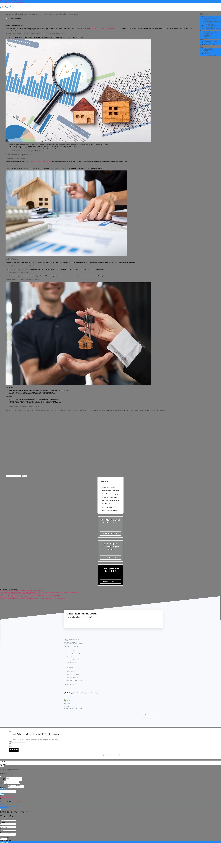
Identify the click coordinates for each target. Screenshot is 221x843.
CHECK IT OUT (110, 557)
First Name (3, 778)
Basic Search (207, 35)
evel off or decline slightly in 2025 (41, 161)
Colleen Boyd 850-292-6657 (71, 642)
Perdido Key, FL (208, 24)
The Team (206, 52)
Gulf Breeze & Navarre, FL (211, 25)
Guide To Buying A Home (211, 32)
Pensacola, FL (208, 16)
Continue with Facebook (6, 797)
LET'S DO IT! (4, 807)
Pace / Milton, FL (208, 22)
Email (1, 781)
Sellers (202, 39)
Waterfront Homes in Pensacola (212, 21)
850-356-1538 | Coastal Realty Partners (10, 0)
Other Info (203, 47)
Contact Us (146, 621)
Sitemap (144, 714)
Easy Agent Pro (79, 708)
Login (205, 38)
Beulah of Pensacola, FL (210, 18)
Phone (1, 783)
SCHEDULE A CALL (110, 581)
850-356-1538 (67, 640)
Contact (206, 53)
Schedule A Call (211, 55)
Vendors (202, 46)
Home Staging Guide (209, 44)
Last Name (3, 780)
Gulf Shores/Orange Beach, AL (212, 28)
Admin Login (152, 714)
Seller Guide (207, 42)
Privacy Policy (135, 714)
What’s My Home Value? (211, 41)
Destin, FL (207, 19)
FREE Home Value (110, 533)
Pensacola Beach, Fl (209, 27)
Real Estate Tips (208, 49)
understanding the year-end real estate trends (102, 28)
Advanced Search (208, 33)
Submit (2, 794)
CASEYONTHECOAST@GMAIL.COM (12, 2)
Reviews (206, 50)
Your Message (4, 787)
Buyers (202, 30)
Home (202, 13)
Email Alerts (207, 36)
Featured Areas (204, 14)
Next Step (2, 788)
